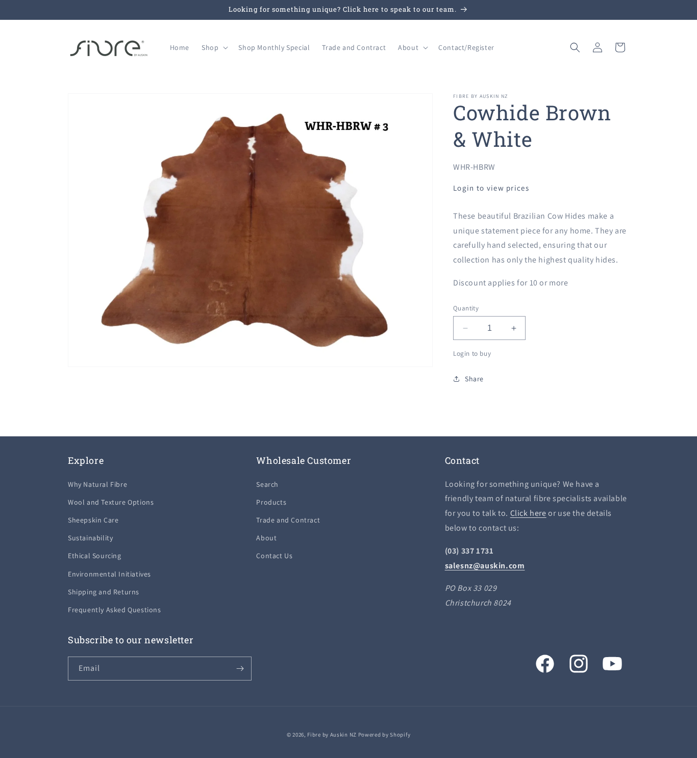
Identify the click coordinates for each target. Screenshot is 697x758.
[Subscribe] (240, 669)
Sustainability (90, 537)
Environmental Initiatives (109, 574)
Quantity (466, 308)
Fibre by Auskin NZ (332, 734)
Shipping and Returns (103, 591)
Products (271, 502)
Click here (528, 513)
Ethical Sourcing (94, 555)
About (266, 537)
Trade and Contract (288, 520)
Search (267, 484)
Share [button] (474, 378)
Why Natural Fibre (97, 484)
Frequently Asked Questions (114, 609)
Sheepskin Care (93, 520)
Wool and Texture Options (111, 502)
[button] (213, 47)
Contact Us (274, 555)
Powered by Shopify (384, 734)
